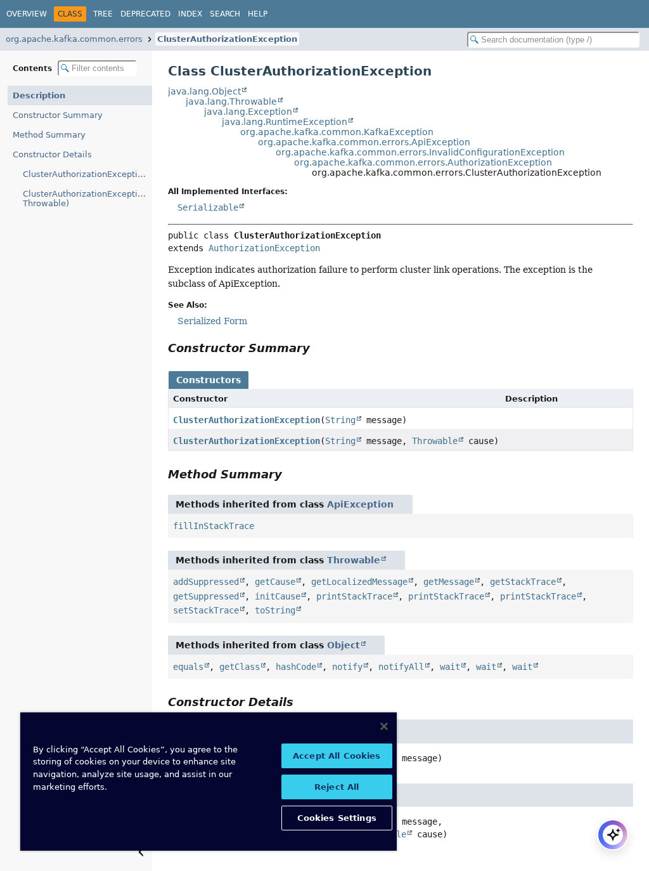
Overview (26, 14)
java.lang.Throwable (231, 101)
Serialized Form (212, 321)
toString (275, 610)
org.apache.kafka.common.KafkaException (337, 132)
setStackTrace (206, 610)
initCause (277, 596)
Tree (103, 14)
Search (225, 14)
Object (343, 645)
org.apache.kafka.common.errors (74, 39)
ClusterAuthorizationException (227, 39)
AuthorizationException (264, 248)
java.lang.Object (204, 91)
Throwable (435, 441)
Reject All (336, 787)
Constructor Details (52, 154)
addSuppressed (206, 582)
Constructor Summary (58, 115)
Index (190, 14)
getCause (275, 582)
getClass (239, 667)
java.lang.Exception (248, 112)
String (340, 420)
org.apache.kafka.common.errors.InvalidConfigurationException (420, 152)
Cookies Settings (336, 818)
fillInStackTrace (213, 526)
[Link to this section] (319, 348)
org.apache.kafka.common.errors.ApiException (364, 142)
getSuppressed (206, 596)
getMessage (448, 582)
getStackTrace (523, 582)
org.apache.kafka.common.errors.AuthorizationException (423, 162)
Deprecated (145, 14)
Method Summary (49, 135)
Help (257, 14)
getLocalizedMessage (359, 582)
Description (39, 95)
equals (188, 667)
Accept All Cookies (336, 756)
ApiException (360, 504)
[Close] (384, 726)
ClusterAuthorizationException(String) (87, 174)
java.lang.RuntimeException (284, 122)
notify (347, 667)
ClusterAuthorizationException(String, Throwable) (87, 198)
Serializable (207, 207)
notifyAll (401, 667)
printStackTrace (354, 596)
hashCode (296, 667)
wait (450, 667)
